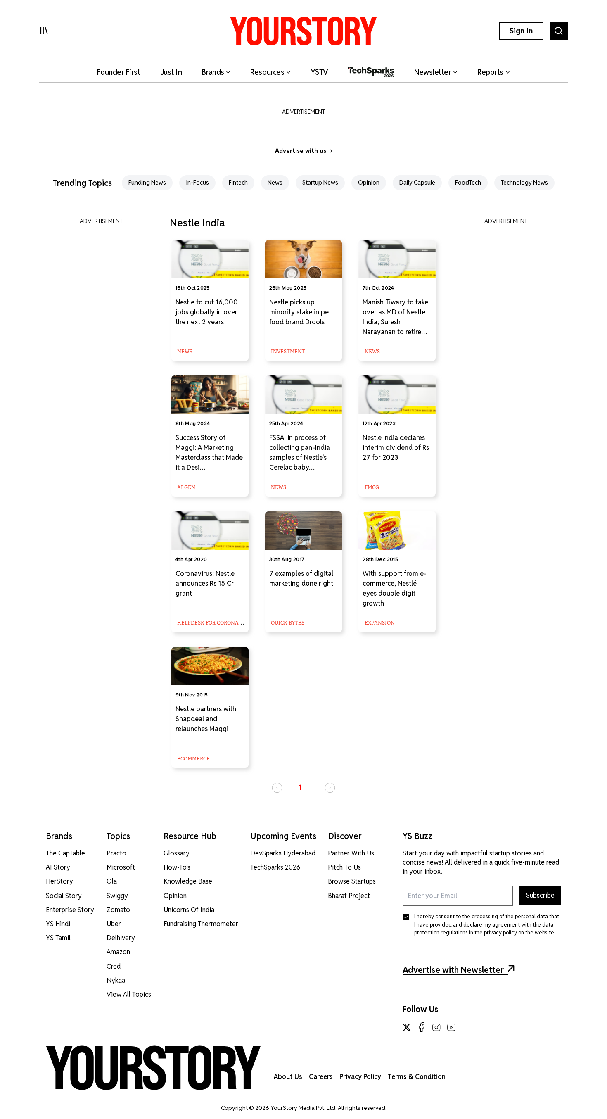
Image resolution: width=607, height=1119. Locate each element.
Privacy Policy (360, 1076)
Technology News (524, 182)
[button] (277, 788)
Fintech (238, 182)
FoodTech (468, 182)
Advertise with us (300, 150)
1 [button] (300, 787)
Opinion (368, 182)
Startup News (320, 182)
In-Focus (197, 182)
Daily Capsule (417, 182)
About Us (288, 1076)
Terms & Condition (417, 1076)
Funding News (147, 182)
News (275, 182)
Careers (321, 1076)
